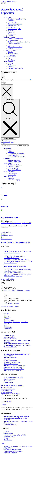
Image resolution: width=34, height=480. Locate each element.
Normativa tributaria (13, 40)
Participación (8, 163)
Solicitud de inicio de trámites (12, 362)
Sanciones (7, 359)
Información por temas (14, 161)
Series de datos (8, 382)
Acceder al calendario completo (10, 306)
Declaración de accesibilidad (12, 449)
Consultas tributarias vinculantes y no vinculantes (18, 421)
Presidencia (11, 150)
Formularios (11, 55)
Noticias (10, 63)
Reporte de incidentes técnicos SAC (14, 367)
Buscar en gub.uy (23, 145)
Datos (9, 58)
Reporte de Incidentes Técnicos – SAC (15, 418)
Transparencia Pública (14, 170)
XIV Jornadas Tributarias (11, 303)
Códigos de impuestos (10, 357)
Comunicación (8, 61)
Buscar (10, 72)
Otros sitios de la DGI (14, 48)
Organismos (7, 148)
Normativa (11, 30)
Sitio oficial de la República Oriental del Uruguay (18, 446)
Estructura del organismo (15, 24)
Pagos (9, 45)
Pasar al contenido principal (9, 1)
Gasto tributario (8, 381)
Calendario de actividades (15, 68)
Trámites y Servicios (10, 50)
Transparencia (12, 34)
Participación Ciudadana (15, 165)
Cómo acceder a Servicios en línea (14, 369)
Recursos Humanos (13, 25)
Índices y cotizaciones (10, 360)
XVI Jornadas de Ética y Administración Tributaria (15, 290)
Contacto (10, 35)
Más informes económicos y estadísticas (12, 385)
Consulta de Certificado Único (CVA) (15, 435)
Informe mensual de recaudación (13, 377)
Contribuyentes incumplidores (12, 370)
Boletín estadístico (9, 379)
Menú (3, 78)
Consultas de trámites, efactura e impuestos (16, 416)
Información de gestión (14, 29)
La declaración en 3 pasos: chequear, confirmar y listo (16, 223)
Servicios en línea (13, 53)
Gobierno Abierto (13, 168)
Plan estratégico (12, 22)
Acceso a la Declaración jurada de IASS (15, 242)
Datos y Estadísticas (10, 57)
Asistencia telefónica (10, 424)
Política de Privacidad (10, 452)
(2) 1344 (8, 401)
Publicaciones (12, 65)
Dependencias (8, 423)
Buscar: (3, 80)
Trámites (10, 52)
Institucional (7, 17)
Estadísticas (11, 60)
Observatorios (12, 175)
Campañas (11, 178)
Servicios (7, 158)
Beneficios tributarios (14, 43)
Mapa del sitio (8, 448)
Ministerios (11, 152)
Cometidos (11, 20)
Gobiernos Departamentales (16, 153)
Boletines (10, 66)
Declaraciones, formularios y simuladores (20, 42)
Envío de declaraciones (11, 364)
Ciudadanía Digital (13, 166)
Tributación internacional (15, 47)
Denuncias (7, 419)
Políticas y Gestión (9, 37)
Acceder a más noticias (7, 279)
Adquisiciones (12, 27)
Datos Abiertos (12, 173)
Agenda (6, 432)
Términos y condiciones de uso (13, 451)
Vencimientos (8, 440)
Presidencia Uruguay (14, 180)
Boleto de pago (8, 355)
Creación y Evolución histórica (17, 19)
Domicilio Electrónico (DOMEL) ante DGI (16, 354)
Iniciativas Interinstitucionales (16, 157)
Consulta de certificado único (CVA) (14, 365)
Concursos (11, 32)
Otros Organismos (13, 155)
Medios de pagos (9, 436)
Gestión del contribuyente (15, 38)
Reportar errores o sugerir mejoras (10, 393)
